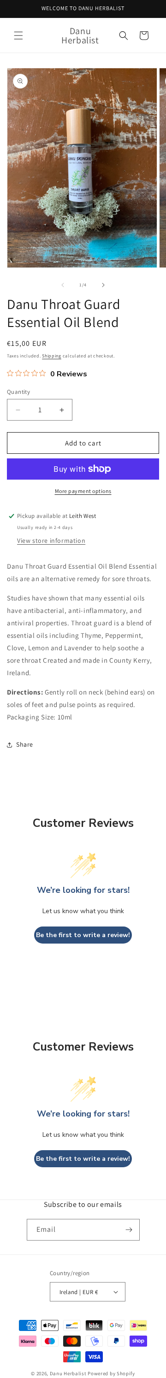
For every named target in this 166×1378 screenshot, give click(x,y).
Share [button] (24, 744)
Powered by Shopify (111, 1373)
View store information (51, 540)
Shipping (51, 356)
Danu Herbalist (68, 1373)
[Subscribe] (129, 1230)
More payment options (83, 490)
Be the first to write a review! (83, 935)
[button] (18, 35)
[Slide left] (63, 285)
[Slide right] (103, 285)
